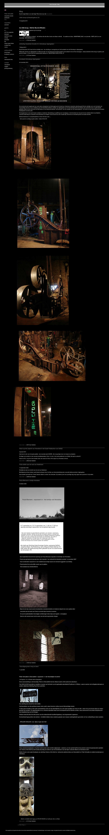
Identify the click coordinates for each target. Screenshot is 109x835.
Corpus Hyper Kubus (9, 43)
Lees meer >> (22, 40)
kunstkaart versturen (9, 54)
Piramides (6, 39)
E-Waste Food (7, 45)
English (5, 10)
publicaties (6, 17)
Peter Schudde (53, 4)
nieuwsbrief (49, 14)
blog (5, 19)
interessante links (8, 59)
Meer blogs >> (22, 825)
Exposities (7, 23)
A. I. (5, 30)
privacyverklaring (8, 68)
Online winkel (8, 50)
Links (5, 57)
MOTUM (6, 47)
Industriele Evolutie (8, 16)
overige (6, 38)
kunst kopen (7, 52)
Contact (6, 63)
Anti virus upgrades (8, 32)
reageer (6, 66)
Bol (5, 41)
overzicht (6, 24)
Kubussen (6, 34)
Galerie (6, 28)
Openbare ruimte (8, 36)
